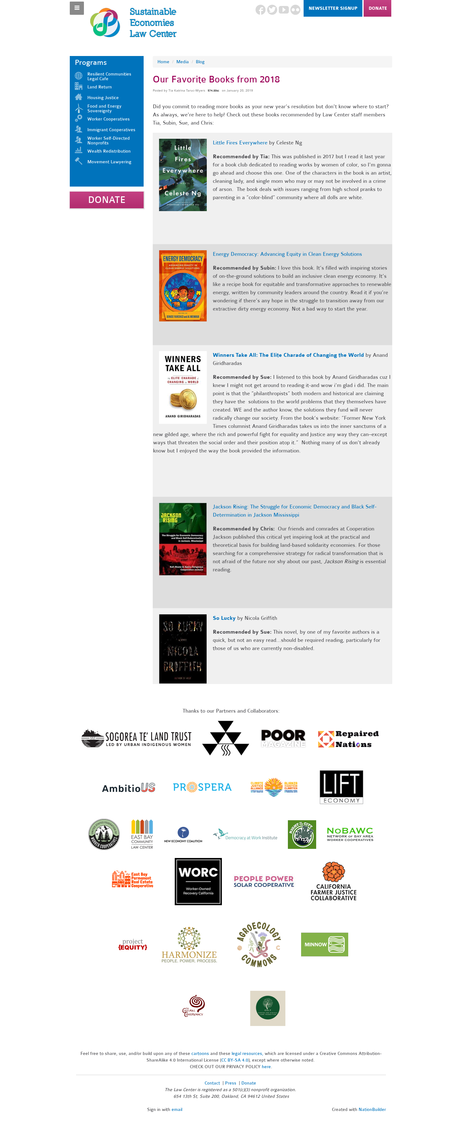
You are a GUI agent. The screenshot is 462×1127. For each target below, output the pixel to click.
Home (163, 61)
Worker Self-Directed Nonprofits (108, 141)
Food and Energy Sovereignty (104, 109)
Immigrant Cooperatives (111, 129)
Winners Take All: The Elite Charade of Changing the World (289, 355)
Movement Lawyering (109, 162)
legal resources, (248, 1053)
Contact (212, 1083)
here (266, 1066)
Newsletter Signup (333, 8)
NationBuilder (372, 1109)
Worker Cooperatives (108, 119)
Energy (221, 254)
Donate (378, 8)
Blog (200, 61)
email (177, 1109)
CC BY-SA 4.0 (234, 1060)
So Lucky (225, 618)
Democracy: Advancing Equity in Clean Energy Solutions (295, 254)
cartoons (200, 1053)
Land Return (99, 87)
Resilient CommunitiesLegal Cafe (109, 76)
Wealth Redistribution (109, 151)
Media (182, 61)
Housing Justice (103, 97)
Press (231, 1083)
